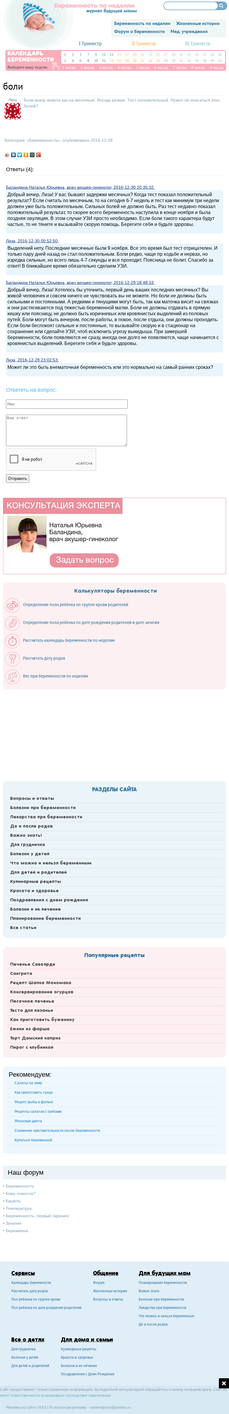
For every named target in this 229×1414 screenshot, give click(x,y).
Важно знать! (26, 836)
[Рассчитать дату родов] (38, 665)
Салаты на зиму (28, 1083)
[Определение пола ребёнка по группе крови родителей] (69, 611)
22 (142, 61)
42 (220, 61)
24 (150, 61)
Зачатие (13, 1223)
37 (204, 55)
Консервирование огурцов (41, 992)
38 (204, 61)
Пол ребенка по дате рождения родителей (46, 1308)
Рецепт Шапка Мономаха (40, 983)
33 (189, 55)
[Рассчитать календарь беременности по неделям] (62, 647)
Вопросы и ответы (32, 799)
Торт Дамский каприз (35, 1038)
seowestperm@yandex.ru (110, 1407)
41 (220, 55)
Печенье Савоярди (32, 964)
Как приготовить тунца (34, 1092)
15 (119, 55)
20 (135, 61)
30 (173, 61)
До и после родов (31, 826)
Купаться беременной (33, 1140)
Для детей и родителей (38, 872)
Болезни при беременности (43, 808)
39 (212, 55)
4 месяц (124, 67)
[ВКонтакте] (13, 155)
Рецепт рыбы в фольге (34, 1102)
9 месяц (217, 67)
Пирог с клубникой (31, 1047)
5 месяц (143, 67)
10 (96, 61)
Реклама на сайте (21, 1407)
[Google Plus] (38, 155)
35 (197, 55)
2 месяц (87, 67)
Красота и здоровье (34, 891)
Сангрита (21, 974)
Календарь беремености (31, 1283)
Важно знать (149, 1291)
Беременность (43, 140)
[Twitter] (20, 155)
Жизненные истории (110, 1291)
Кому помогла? (20, 1193)
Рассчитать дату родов (29, 1291)
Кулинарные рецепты (35, 882)
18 (127, 61)
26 (158, 61)
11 (104, 55)
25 (158, 55)
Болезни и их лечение (35, 909)
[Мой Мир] (32, 155)
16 (119, 61)
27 (166, 55)
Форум (98, 1283)
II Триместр (144, 44)
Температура (19, 1208)
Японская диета (28, 1121)
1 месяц (69, 67)
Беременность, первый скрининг (37, 1215)
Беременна (17, 1230)
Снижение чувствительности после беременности (57, 1131)
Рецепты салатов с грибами (38, 1111)
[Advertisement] (114, 733)
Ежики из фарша (29, 1029)
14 (111, 61)
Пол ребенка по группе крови (35, 1300)
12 (104, 61)
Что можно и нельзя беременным (51, 863)
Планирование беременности (45, 919)
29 (173, 55)
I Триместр (90, 44)
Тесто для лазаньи (31, 1011)
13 (111, 55)
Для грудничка (27, 845)
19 (135, 55)
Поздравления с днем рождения (49, 900)
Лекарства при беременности (46, 817)
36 (197, 61)
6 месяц (161, 67)
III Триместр (198, 44)
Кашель (13, 1200)
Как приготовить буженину (42, 1020)
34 (189, 61)
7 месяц (180, 67)
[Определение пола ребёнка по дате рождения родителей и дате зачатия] (85, 629)
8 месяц (198, 67)
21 (142, 55)
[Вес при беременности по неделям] (49, 683)
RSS (42, 1407)
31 (181, 55)
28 (166, 61)
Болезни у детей (29, 854)
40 (212, 61)
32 (181, 61)
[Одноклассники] (26, 155)
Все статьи (23, 928)
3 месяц (106, 67)
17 (127, 55)
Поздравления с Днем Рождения (87, 1374)
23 (150, 55)
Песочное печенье (32, 1001)
